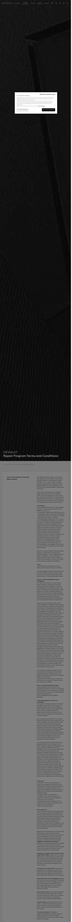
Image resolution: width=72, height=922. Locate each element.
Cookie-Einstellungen (22, 109)
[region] (36, 103)
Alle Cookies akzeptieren (48, 109)
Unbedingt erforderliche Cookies (47, 94)
